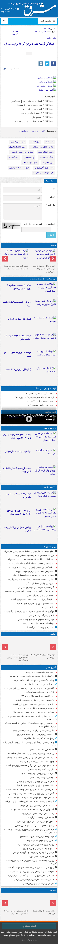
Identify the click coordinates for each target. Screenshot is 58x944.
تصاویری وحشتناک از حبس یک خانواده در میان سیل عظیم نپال (29, 551)
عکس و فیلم (46, 21)
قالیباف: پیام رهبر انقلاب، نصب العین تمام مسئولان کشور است (29, 801)
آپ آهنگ (49, 141)
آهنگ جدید (13, 157)
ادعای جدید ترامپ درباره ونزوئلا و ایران (38, 848)
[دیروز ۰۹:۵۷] (15, 645)
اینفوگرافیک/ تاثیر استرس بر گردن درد (38, 109)
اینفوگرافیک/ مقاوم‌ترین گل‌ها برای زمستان (29, 43)
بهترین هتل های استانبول (42, 147)
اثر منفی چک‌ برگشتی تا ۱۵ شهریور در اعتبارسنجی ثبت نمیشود (29, 591)
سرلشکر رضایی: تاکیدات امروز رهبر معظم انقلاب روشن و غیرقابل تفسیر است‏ (29, 718)
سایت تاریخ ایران (17, 141)
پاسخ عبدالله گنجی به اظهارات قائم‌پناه (39, 738)
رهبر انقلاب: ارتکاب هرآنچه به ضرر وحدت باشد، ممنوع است (30, 559)
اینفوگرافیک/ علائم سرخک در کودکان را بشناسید (34, 121)
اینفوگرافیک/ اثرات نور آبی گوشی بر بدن (37, 113)
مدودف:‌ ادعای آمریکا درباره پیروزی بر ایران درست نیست (31, 871)
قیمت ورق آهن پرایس (43, 167)
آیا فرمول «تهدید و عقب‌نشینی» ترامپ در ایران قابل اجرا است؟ (29, 688)
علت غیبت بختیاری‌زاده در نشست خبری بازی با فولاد (33, 704)
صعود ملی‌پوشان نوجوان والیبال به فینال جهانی (17, 470)
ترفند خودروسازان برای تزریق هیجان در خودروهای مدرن (16, 267)
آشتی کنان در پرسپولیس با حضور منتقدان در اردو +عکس (31, 793)
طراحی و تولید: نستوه (29, 939)
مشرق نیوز (33, 8)
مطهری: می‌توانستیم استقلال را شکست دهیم (36, 708)
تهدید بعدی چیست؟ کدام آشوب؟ (40, 627)
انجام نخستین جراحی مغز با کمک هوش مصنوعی (16, 912)
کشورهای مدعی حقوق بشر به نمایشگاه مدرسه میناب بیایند (31, 875)
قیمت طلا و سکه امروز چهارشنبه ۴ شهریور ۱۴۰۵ (34, 397)
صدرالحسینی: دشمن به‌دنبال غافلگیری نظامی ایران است (32, 563)
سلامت (53, 890)
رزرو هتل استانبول (17, 147)
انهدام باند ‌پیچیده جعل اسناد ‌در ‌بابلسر (17, 354)
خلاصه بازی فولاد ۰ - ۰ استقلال (41, 749)
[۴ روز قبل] (42, 256)
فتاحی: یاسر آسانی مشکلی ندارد (41, 615)
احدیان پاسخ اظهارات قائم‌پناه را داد (40, 840)
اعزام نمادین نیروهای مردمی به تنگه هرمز (18, 495)
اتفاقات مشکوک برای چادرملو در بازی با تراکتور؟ (35, 603)
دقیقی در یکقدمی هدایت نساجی (41, 769)
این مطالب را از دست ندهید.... (42, 279)
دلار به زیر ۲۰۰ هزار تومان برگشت (40, 405)
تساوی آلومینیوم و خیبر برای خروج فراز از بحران (35, 821)
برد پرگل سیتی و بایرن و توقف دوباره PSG (37, 696)
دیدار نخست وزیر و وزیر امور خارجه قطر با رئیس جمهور (19, 512)
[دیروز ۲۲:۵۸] (44, 456)
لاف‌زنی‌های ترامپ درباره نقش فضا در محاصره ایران (33, 730)
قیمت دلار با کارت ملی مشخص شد (40, 393)
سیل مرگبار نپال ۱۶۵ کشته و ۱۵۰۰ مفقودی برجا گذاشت (32, 599)
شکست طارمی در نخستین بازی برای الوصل (37, 805)
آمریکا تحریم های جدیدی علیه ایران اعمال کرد (35, 587)
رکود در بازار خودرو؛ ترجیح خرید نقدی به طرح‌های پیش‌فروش (44, 268)
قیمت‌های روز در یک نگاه (45, 388)
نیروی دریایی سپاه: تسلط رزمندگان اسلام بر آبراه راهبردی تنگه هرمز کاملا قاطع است (31, 725)
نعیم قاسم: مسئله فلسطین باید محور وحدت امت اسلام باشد (30, 789)
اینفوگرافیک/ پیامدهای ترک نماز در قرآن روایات (34, 105)
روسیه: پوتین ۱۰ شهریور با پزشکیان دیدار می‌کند (35, 844)
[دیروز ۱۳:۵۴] (44, 357)
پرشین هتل (29, 157)
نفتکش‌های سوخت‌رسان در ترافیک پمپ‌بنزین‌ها (35, 571)
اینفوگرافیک (23, 131)
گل (43, 131)
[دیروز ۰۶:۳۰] (15, 901)
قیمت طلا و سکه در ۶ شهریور (18, 319)
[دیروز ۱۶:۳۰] (44, 307)
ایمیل (52, 197)
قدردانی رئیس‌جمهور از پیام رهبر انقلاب (38, 883)
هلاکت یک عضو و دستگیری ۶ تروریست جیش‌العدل (19, 287)
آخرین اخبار (51, 667)
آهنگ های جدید (46, 157)
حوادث (53, 634)
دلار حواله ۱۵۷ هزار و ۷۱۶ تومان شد (39, 401)
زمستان (35, 131)
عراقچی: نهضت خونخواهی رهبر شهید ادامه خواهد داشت (31, 797)
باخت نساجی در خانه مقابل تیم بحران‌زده (38, 813)
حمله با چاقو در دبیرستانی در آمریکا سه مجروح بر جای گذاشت (29, 765)
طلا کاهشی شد (48, 607)
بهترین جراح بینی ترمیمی (22, 152)
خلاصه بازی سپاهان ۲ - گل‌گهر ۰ (41, 817)
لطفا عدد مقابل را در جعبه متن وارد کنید (40, 224)
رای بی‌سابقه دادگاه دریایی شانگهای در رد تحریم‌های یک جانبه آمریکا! (31, 862)
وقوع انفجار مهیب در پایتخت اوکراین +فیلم (37, 761)
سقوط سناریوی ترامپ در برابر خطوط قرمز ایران (35, 734)
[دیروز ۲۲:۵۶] (44, 473)
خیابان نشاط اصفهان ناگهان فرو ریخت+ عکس (17, 337)
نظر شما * (50, 205)
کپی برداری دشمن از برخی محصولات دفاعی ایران (34, 555)
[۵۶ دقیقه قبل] (42, 901)
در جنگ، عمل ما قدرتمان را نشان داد (39, 684)
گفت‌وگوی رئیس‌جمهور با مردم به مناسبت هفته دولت (32, 809)
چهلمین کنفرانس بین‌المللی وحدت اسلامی (16, 529)
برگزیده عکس (50, 487)
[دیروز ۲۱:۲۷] (29, 419)
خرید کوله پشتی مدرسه (43, 172)
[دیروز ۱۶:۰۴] (44, 341)
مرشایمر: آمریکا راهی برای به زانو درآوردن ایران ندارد (33, 575)
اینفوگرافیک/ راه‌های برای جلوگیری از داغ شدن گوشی (32, 101)
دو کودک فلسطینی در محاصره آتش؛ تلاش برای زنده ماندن (31, 676)
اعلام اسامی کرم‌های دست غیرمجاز (40, 672)
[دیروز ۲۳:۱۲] (44, 439)
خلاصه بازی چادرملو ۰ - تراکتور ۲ (41, 856)
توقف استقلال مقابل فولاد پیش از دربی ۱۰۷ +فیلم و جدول (17, 436)
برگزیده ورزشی (50, 428)
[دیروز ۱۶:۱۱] (44, 324)
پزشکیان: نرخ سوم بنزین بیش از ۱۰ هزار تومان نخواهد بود (31, 753)
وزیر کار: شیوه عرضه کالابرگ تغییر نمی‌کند (16, 303)
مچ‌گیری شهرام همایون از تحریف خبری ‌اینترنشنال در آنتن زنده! (29, 611)
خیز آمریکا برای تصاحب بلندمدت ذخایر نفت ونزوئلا (33, 712)
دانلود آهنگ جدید (45, 152)
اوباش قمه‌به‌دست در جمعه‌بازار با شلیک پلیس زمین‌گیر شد (30, 579)
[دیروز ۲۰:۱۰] (44, 290)
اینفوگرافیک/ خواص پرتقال (42, 117)
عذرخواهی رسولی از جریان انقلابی (40, 595)
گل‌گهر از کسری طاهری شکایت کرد (40, 692)
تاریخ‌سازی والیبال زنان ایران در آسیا (40, 583)
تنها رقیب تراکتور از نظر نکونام (18, 451)
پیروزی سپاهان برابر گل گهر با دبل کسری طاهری (34, 825)
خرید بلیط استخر (30, 162)
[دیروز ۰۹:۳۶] (44, 374)
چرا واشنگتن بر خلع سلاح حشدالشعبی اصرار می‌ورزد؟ (32, 680)
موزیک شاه (35, 141)
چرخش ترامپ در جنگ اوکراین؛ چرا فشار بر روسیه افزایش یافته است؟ (30, 744)
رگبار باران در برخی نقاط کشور (18, 369)
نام (54, 189)
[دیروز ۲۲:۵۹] (44, 499)
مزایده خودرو (48, 162)
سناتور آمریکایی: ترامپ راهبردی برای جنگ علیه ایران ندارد (31, 567)
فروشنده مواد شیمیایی (19, 167)
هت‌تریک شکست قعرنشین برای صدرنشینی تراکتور (34, 879)
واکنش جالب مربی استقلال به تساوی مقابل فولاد (34, 700)
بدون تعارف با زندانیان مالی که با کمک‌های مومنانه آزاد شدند (30, 867)
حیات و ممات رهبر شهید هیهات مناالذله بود (36, 836)
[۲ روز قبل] (44, 515)
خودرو (53, 245)
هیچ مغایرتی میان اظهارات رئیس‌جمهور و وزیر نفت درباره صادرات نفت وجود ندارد (30, 831)
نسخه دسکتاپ (29, 926)
